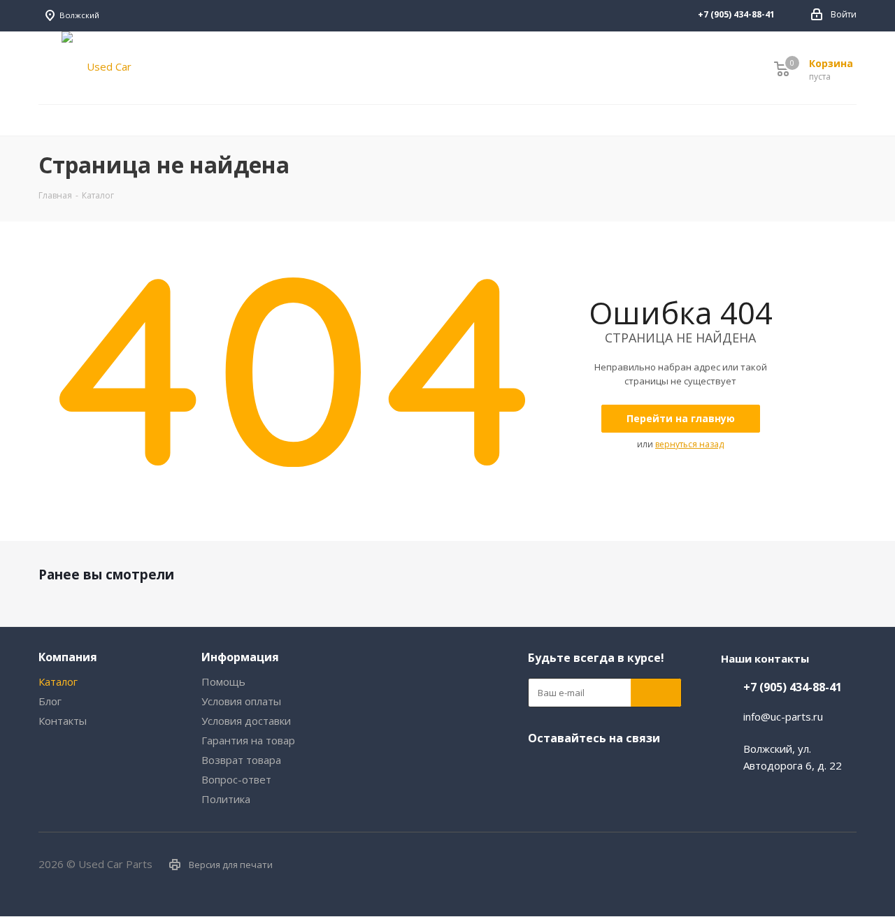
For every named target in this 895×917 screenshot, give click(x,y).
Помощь (223, 681)
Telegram (594, 767)
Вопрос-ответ (236, 779)
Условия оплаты (241, 701)
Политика (225, 799)
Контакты (62, 721)
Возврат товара (241, 760)
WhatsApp (625, 15)
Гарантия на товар (248, 740)
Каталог (58, 681)
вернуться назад (689, 444)
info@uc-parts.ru (783, 716)
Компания (67, 657)
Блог (50, 701)
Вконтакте (562, 15)
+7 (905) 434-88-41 (792, 687)
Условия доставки (246, 721)
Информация (240, 657)
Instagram (583, 15)
